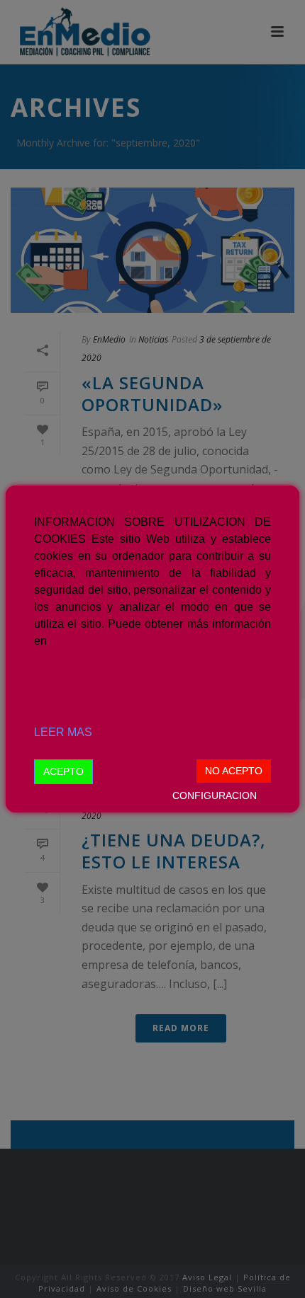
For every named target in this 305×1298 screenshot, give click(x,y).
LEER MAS (63, 732)
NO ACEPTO (233, 770)
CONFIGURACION (214, 795)
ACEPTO (63, 771)
